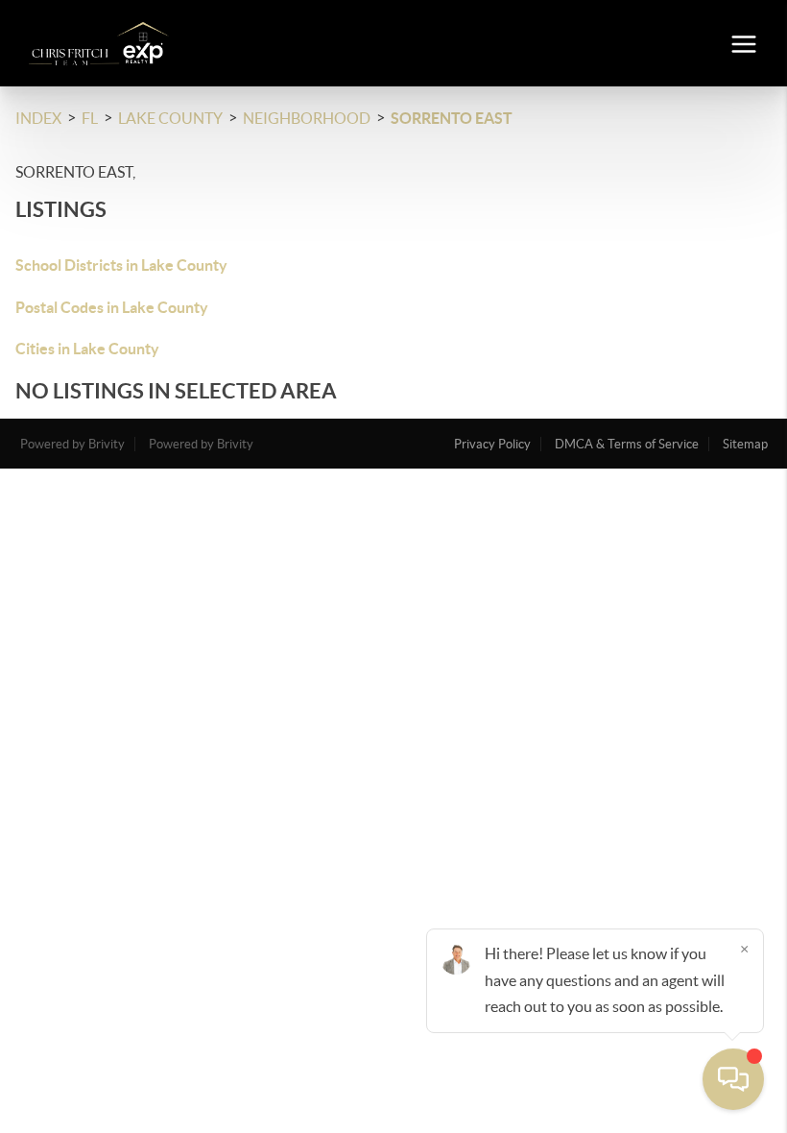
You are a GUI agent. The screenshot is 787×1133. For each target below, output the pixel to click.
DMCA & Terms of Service (627, 444)
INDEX (38, 118)
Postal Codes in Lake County (111, 307)
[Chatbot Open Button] (733, 1079)
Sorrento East (452, 118)
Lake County (170, 118)
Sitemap (745, 444)
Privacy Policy (492, 444)
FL (90, 118)
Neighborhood (306, 118)
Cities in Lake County (87, 348)
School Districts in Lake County (121, 265)
